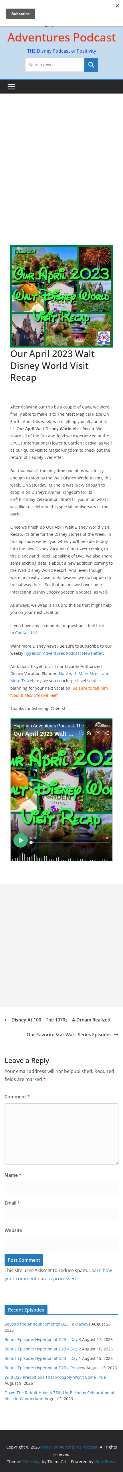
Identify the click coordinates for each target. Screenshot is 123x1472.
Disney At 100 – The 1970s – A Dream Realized (60, 1020)
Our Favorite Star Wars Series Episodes (69, 1034)
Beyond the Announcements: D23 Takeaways (47, 1324)
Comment (17, 1097)
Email (12, 1203)
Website (13, 1230)
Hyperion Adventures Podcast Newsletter (63, 653)
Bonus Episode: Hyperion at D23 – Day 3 (43, 1339)
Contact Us (25, 632)
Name (13, 1175)
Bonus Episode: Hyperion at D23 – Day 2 (43, 1349)
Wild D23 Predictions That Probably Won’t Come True (55, 1377)
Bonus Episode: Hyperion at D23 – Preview (45, 1367)
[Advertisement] (61, 157)
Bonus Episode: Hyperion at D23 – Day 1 (43, 1358)
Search (91, 65)
